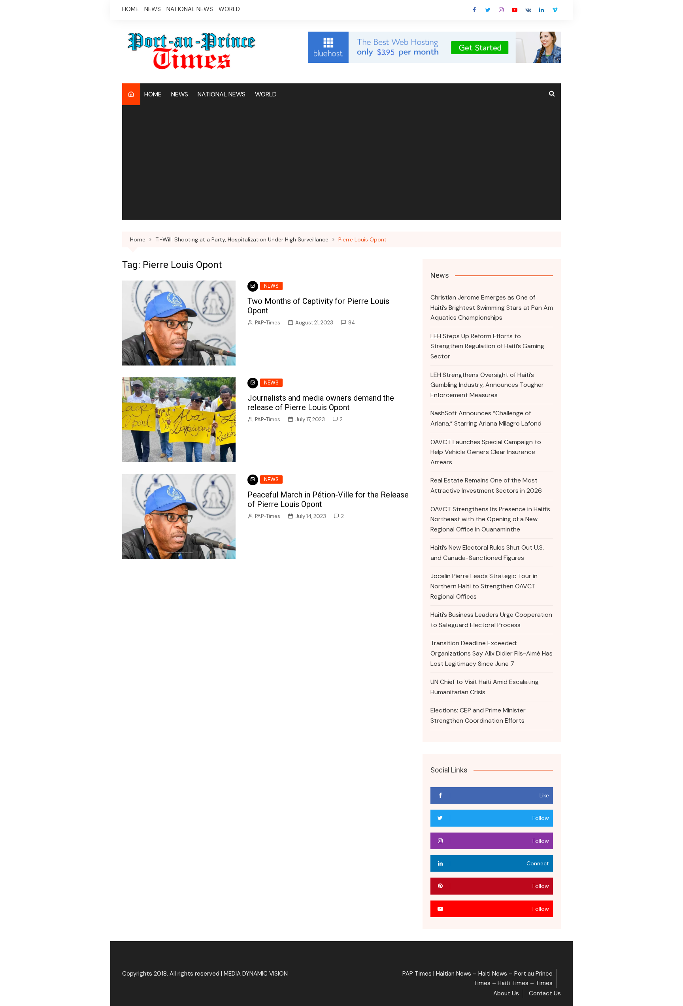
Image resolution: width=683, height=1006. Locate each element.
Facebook (474, 10)
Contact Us (545, 993)
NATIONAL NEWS (189, 9)
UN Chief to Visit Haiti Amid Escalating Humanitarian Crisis (484, 687)
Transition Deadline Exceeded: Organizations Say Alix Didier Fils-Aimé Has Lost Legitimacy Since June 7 (491, 653)
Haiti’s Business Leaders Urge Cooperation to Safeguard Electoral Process (491, 619)
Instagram (501, 10)
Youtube (515, 10)
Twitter (488, 10)
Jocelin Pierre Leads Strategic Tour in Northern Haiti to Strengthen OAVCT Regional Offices (484, 586)
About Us (506, 993)
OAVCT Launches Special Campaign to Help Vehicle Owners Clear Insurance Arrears (485, 452)
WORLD (229, 9)
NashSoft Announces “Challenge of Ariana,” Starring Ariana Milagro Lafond (485, 418)
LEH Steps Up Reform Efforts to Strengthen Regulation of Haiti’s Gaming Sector (487, 346)
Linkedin (541, 10)
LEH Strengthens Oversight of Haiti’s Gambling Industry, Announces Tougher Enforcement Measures (487, 385)
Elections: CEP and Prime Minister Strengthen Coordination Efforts (478, 715)
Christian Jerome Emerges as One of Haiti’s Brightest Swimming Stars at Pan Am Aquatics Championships (491, 307)
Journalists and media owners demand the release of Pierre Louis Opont (320, 402)
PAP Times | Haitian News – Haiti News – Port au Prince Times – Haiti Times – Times (477, 978)
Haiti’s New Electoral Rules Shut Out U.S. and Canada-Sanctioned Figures (487, 552)
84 (351, 322)
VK (528, 10)
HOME (130, 9)
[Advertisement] (341, 164)
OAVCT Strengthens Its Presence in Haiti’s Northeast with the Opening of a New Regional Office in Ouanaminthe (490, 519)
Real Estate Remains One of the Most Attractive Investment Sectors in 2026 (486, 485)
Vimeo (555, 10)
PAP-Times (267, 322)
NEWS (152, 9)
